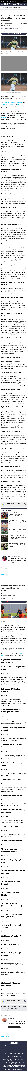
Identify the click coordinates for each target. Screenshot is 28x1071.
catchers (11, 106)
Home (2, 574)
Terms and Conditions (5, 1050)
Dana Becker (4, 598)
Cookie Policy (4, 1045)
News (2, 7)
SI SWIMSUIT (11, 1)
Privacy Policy (18, 1048)
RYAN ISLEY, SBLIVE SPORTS (14, 556)
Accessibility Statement (20, 1045)
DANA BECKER (11, 1018)
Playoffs (15, 7)
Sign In (24, 4)
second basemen (5, 104)
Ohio (6, 574)
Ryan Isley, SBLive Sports (6, 28)
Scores (6, 7)
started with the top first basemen (12, 102)
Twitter (18, 115)
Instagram (4, 117)
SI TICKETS (17, 1)
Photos (19, 7)
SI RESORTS (23, 1)
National (7, 1036)
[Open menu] (2, 4)
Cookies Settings (18, 1050)
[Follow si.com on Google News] (25, 504)
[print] (10, 568)
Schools (10, 7)
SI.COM (2, 1)
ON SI (6, 1)
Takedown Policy (4, 1048)
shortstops (13, 104)
